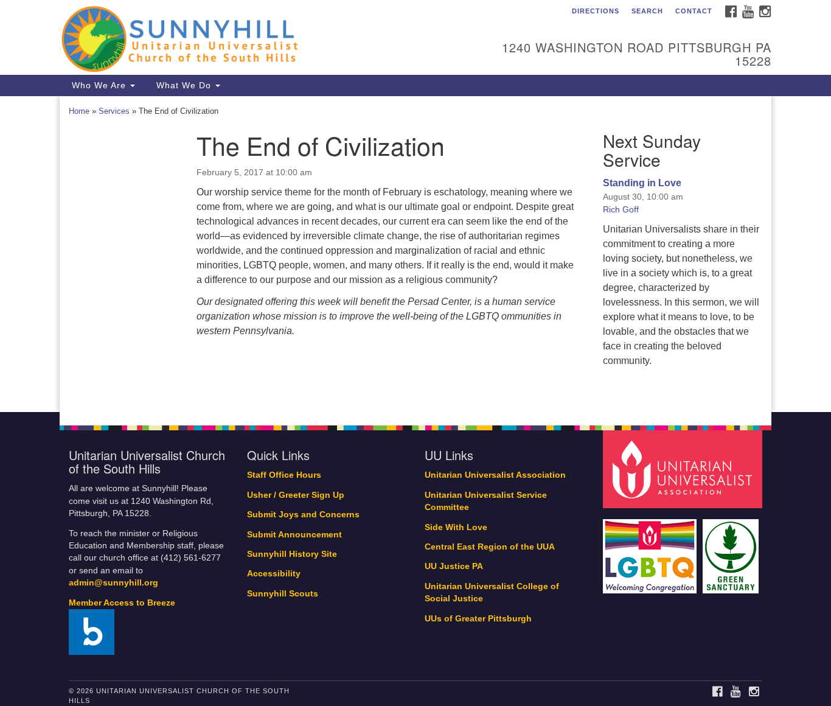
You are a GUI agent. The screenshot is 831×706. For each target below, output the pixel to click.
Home (79, 111)
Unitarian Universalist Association (495, 475)
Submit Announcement (294, 534)
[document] (415, 254)
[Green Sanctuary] (732, 549)
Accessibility (274, 573)
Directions (595, 11)
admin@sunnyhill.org (113, 582)
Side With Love (456, 527)
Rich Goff (621, 209)
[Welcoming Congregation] (651, 549)
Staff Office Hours (284, 475)
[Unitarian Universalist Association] (684, 469)
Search (647, 11)
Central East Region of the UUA (490, 546)
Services (114, 111)
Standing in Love (642, 183)
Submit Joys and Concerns (303, 514)
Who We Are (99, 85)
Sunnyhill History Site (292, 554)
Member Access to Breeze (122, 602)
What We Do (183, 85)
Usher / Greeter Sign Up (295, 495)
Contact (693, 11)
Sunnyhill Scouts (282, 593)
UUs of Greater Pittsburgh (478, 618)
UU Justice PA (454, 566)
